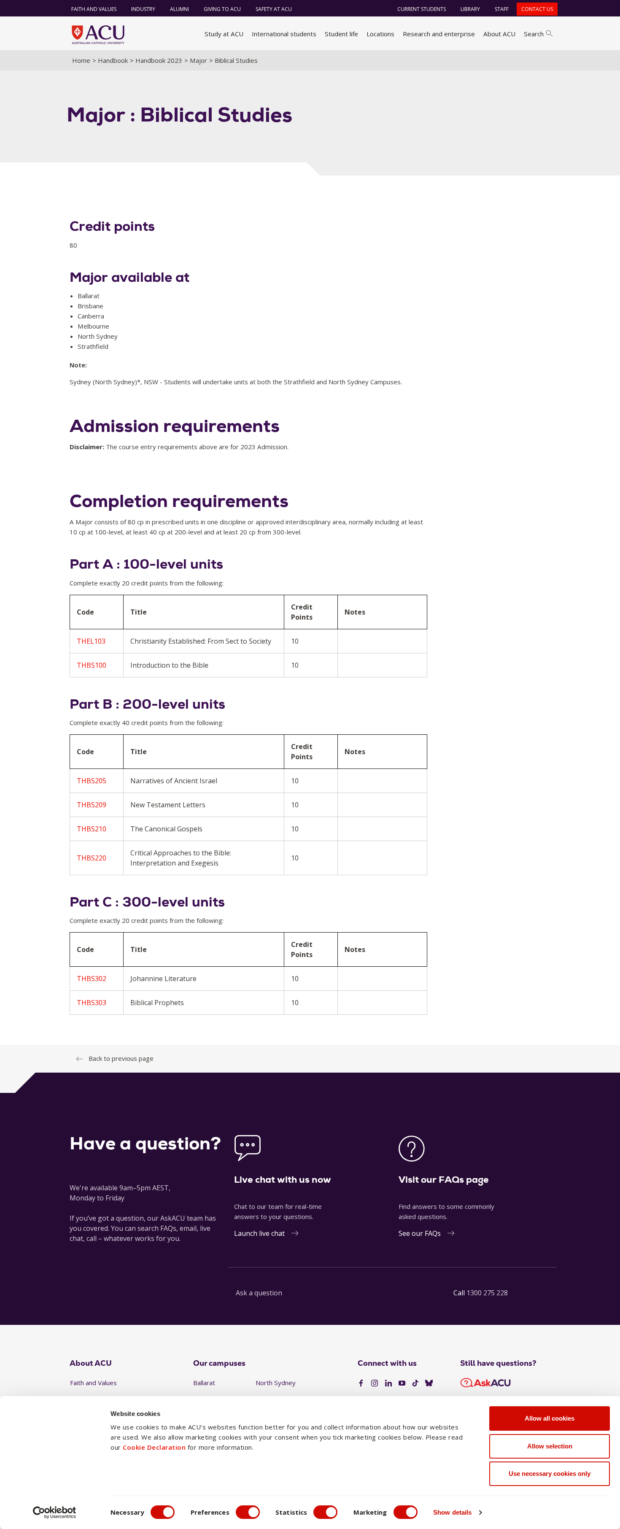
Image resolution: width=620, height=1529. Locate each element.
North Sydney (276, 1382)
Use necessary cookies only (549, 1473)
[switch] (248, 1512)
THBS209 (91, 804)
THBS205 (91, 780)
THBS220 (91, 858)
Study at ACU (224, 34)
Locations (380, 34)
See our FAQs (420, 1233)
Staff (502, 9)
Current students (421, 9)
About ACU (499, 34)
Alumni (179, 9)
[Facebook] (361, 1383)
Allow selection (549, 1446)
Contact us (537, 9)
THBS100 (91, 665)
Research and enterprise (439, 34)
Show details (452, 1512)
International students (284, 34)
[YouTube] (402, 1383)
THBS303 (91, 1002)
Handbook (113, 60)
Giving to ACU (222, 9)
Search (534, 34)
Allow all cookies (549, 1418)
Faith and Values (93, 9)
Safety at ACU (274, 9)
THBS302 (91, 978)
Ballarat (204, 1382)
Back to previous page (121, 1058)
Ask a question (259, 1292)
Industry (143, 9)
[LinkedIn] (388, 1383)
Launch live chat (259, 1233)
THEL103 (91, 641)
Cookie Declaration (154, 1447)
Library (470, 9)
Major (198, 60)
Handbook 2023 (158, 60)
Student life (341, 34)
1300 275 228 (487, 1292)
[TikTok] (415, 1383)
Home (81, 60)
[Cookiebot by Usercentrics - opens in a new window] (55, 1512)
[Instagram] (374, 1383)
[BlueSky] (429, 1383)
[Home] (98, 34)
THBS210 (91, 828)
